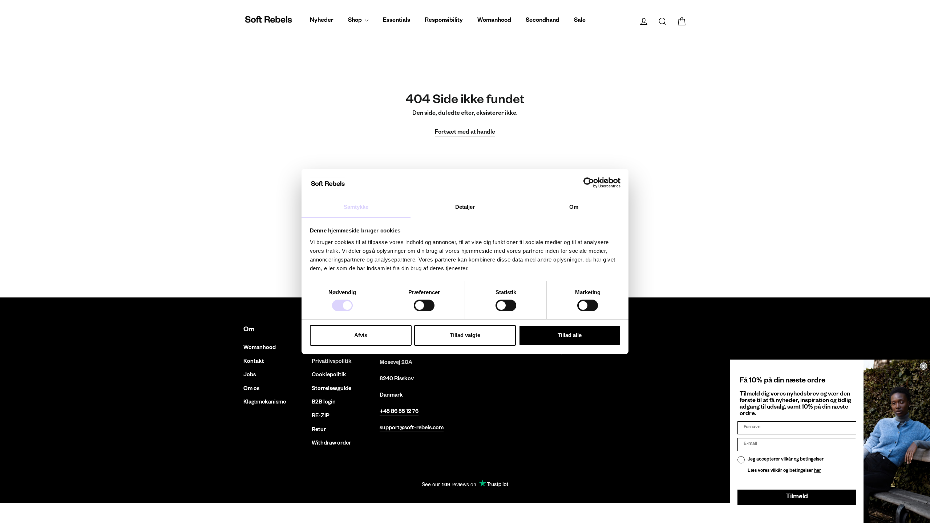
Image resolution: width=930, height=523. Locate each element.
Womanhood (494, 21)
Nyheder (321, 21)
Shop (355, 21)
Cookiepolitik (329, 375)
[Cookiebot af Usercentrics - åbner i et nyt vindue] (588, 182)
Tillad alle (570, 335)
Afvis (360, 335)
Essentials (396, 21)
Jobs (249, 375)
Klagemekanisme (264, 403)
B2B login (324, 403)
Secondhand (542, 21)
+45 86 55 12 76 (399, 412)
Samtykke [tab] (356, 207)
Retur (319, 430)
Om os (251, 389)
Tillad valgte (465, 335)
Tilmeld (797, 497)
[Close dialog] (923, 366)
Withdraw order (331, 444)
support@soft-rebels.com (412, 428)
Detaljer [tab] (465, 207)
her (817, 471)
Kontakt (253, 362)
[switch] (424, 305)
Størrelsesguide (331, 389)
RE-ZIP (320, 416)
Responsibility (444, 21)
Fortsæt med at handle (465, 133)
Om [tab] (573, 207)
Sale (580, 21)
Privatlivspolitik (332, 362)
